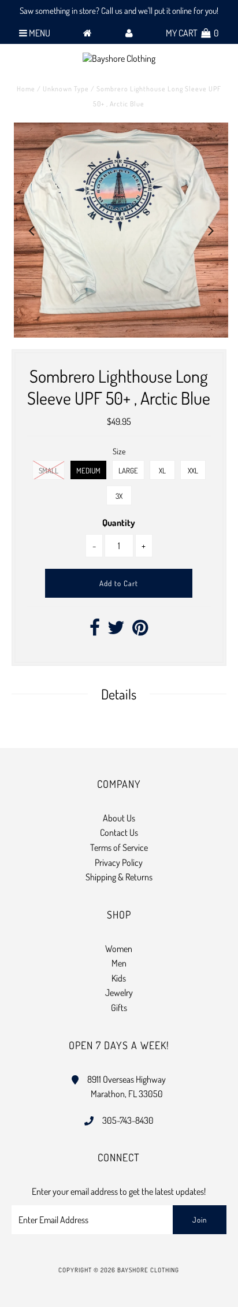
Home (26, 88)
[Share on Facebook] (95, 630)
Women (118, 948)
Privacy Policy (119, 862)
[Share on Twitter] (116, 630)
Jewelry (119, 992)
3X (119, 496)
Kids (118, 978)
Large (128, 470)
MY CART (192, 33)
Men (119, 963)
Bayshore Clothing (148, 1270)
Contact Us (119, 832)
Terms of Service (119, 847)
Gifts (119, 1007)
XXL (193, 470)
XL (162, 470)
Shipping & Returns (119, 877)
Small (48, 470)
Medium (88, 470)
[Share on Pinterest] (140, 630)
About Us (119, 818)
